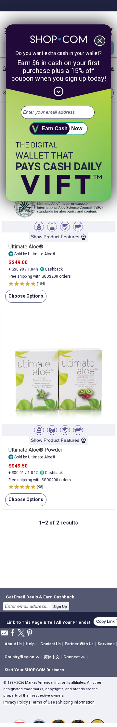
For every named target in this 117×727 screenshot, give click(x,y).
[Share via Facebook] (12, 633)
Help (30, 644)
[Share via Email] (4, 635)
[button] (23, 657)
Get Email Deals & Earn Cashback (40, 596)
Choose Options (24, 298)
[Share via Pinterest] (29, 633)
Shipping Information (76, 702)
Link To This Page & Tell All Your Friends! (48, 621)
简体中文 (51, 657)
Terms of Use (43, 702)
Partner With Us (79, 644)
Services (106, 644)
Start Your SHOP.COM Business (34, 670)
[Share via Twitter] (21, 633)
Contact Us (50, 644)
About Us (13, 644)
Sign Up (60, 606)
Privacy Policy (15, 702)
